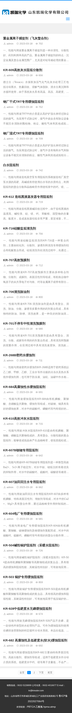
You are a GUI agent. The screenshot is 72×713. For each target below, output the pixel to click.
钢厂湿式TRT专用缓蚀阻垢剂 (23, 133)
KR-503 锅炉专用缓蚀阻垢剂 (23, 577)
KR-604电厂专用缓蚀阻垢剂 (22, 513)
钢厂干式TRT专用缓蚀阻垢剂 (23, 101)
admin (10, 43)
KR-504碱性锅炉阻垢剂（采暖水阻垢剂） (32, 545)
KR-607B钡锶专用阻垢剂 (20, 450)
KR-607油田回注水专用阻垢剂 (24, 482)
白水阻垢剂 (11, 165)
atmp (53, 706)
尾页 (50, 672)
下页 (41, 672)
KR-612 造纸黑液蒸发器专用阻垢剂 (28, 197)
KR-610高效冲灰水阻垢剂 (21, 418)
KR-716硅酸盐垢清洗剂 (19, 228)
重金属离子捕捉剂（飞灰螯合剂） (26, 38)
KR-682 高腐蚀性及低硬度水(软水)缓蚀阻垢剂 (35, 640)
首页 (22, 672)
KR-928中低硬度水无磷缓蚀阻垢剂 (27, 608)
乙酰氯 (39, 706)
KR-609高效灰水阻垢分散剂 (22, 70)
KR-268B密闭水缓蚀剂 (19, 355)
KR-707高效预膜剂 (16, 260)
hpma (46, 706)
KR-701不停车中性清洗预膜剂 (24, 323)
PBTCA (31, 706)
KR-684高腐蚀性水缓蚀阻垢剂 (24, 387)
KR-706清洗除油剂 (16, 292)
